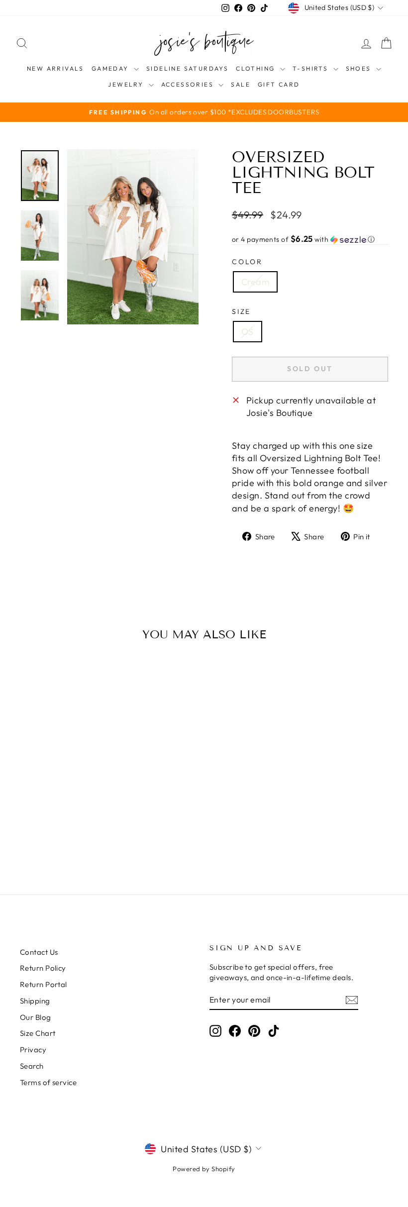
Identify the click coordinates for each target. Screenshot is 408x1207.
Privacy (33, 1049)
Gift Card (279, 84)
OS (247, 331)
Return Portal (43, 984)
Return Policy (43, 968)
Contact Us (39, 952)
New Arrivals (55, 68)
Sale (240, 84)
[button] (310, 239)
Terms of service (48, 1082)
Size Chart (38, 1033)
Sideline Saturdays (187, 68)
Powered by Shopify (204, 1169)
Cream (255, 282)
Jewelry (127, 84)
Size (241, 311)
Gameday (111, 68)
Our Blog (35, 1017)
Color (247, 261)
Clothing (257, 68)
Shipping (35, 1001)
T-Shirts (312, 68)
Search (32, 1066)
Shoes (360, 68)
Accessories (188, 84)
